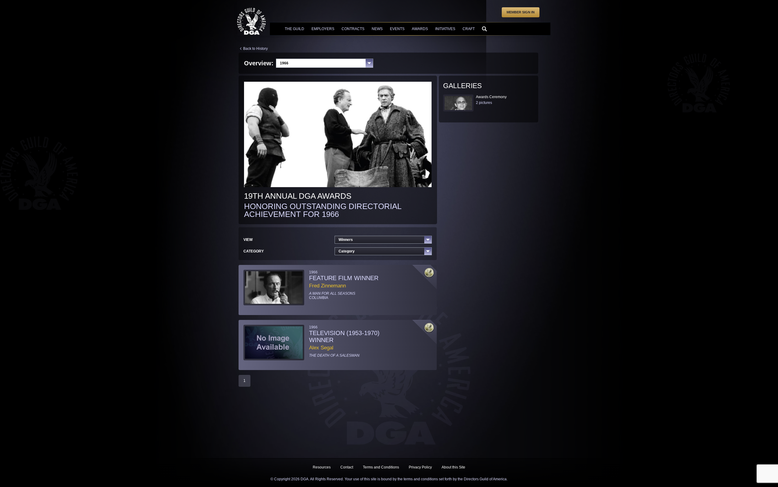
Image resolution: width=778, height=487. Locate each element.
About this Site (453, 467)
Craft (469, 29)
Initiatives (445, 29)
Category (347, 251)
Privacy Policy (420, 467)
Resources (322, 467)
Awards (420, 29)
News (377, 29)
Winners (346, 240)
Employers (323, 29)
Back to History (255, 48)
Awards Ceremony (491, 97)
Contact (346, 467)
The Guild (294, 29)
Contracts (353, 29)
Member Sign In (521, 12)
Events (397, 29)
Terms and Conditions (381, 467)
